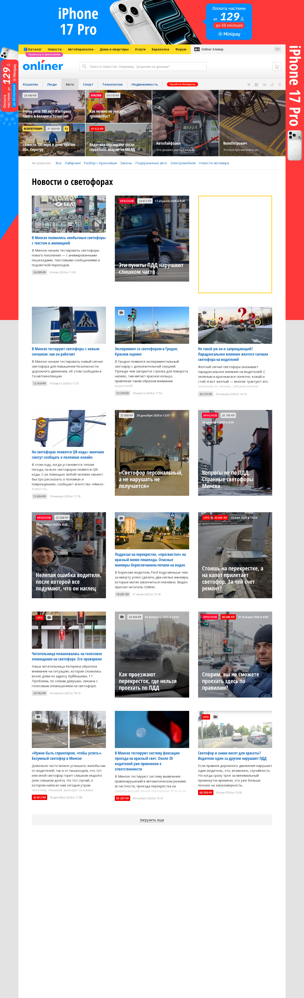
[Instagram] (256, 84)
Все (58, 163)
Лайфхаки (73, 163)
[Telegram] (248, 84)
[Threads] (280, 84)
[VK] (264, 84)
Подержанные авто (151, 163)
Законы (126, 163)
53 (66, 129)
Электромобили (183, 163)
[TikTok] (272, 84)
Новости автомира (214, 163)
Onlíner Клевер (212, 49)
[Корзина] (276, 66)
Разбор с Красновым (100, 163)
